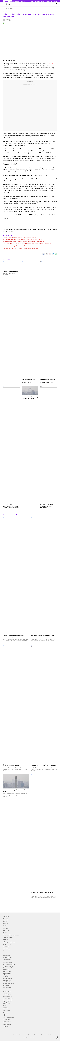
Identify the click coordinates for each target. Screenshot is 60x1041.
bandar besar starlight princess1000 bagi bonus (15, 907)
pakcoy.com (6, 1012)
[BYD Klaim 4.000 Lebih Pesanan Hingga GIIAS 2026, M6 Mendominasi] (48, 444)
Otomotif (5, 11)
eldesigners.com (7, 944)
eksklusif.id (5, 921)
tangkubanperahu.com (8, 1017)
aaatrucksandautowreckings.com (11, 935)
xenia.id (4, 925)
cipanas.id (5, 920)
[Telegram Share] (53, 254)
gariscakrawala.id (7, 973)
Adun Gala (8, 19)
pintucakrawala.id (7, 982)
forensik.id (5, 1009)
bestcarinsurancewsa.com (9, 954)
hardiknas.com (6, 1010)
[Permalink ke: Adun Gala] (4, 20)
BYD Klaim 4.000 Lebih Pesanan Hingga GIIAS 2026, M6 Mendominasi (20, 248)
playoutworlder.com (8, 941)
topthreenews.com (7, 934)
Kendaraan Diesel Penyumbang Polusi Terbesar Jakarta (17, 246)
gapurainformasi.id (7, 971)
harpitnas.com (6, 1014)
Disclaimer (37, 1035)
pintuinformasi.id (7, 991)
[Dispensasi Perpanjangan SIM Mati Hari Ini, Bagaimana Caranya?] (11, 265)
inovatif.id (5, 923)
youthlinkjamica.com (8, 937)
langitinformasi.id (7, 980)
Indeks (9, 1035)
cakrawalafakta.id (7, 987)
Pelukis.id (34, 1037)
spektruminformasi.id (8, 998)
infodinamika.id (6, 1003)
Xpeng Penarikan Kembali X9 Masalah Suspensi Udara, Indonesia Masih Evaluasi (23, 241)
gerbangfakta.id (7, 1002)
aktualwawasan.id (7, 1000)
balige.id (5, 932)
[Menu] (4, 4)
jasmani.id (5, 918)
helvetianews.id (6, 976)
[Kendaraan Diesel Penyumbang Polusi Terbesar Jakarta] (30, 390)
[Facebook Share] (43, 254)
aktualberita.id (6, 985)
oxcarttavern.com (7, 962)
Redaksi (30, 1035)
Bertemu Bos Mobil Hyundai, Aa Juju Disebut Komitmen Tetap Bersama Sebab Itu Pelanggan (27, 243)
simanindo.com (6, 1023)
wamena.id (5, 927)
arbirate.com (6, 939)
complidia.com (6, 955)
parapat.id (5, 928)
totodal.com (6, 948)
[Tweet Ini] (47, 254)
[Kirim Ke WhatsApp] (56, 254)
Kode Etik (15, 1035)
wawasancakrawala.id (8, 983)
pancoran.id (6, 916)
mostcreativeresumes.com (9, 961)
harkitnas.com (6, 1016)
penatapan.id (6, 930)
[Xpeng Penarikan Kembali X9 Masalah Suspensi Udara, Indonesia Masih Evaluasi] (48, 319)
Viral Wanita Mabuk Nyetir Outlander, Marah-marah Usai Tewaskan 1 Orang (22, 239)
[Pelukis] (7, 4)
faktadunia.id (6, 969)
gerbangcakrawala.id (8, 975)
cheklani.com (6, 946)
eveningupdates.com (8, 957)
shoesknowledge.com (8, 966)
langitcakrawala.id (7, 978)
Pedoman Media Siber (47, 1035)
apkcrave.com (6, 949)
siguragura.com (7, 1021)
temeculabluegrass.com (9, 943)
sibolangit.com (6, 1019)
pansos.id (5, 1007)
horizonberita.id (7, 995)
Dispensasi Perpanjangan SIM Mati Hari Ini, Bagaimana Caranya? (19, 237)
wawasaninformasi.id (8, 993)
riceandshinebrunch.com (9, 964)
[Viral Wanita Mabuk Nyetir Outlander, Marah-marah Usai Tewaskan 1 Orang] (30, 319)
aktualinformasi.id (7, 968)
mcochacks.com (7, 959)
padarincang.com (7, 1024)
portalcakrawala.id (7, 996)
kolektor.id (5, 1026)
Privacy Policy (23, 1035)
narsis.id (5, 1005)
